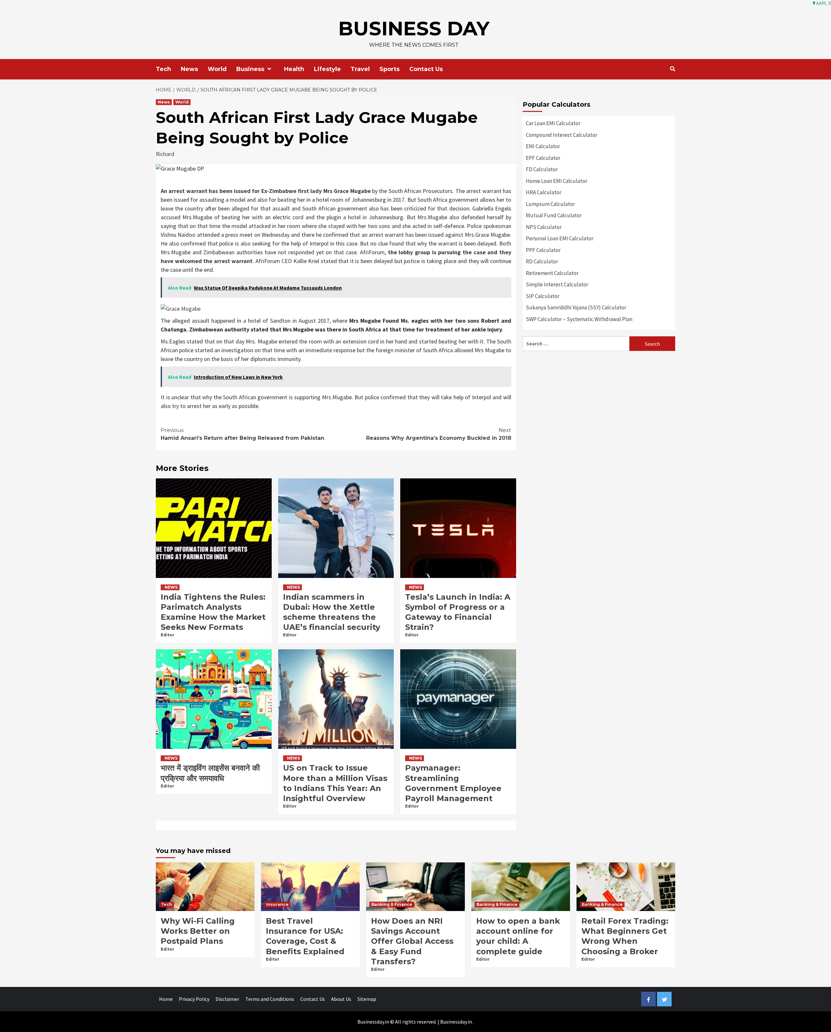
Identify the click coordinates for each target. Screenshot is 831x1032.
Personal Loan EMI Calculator (559, 238)
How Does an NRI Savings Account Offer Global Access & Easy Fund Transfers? (412, 941)
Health (294, 69)
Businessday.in (456, 1021)
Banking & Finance (391, 904)
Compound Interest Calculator (561, 134)
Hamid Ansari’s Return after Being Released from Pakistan (242, 434)
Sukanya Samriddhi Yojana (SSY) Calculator (576, 307)
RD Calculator (542, 261)
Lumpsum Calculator (550, 204)
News (189, 69)
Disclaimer (227, 999)
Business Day (414, 28)
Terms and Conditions (269, 999)
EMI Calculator (543, 146)
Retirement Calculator (552, 273)
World (217, 69)
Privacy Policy (194, 999)
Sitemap (366, 999)
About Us (341, 999)
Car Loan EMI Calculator (553, 123)
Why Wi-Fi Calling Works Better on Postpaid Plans (198, 931)
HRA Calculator (543, 192)
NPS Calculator (544, 227)
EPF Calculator (543, 158)
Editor (167, 634)
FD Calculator (542, 169)
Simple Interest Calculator (557, 284)
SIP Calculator (542, 296)
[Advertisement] (599, 402)
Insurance (277, 904)
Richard (165, 154)
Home (166, 999)
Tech (163, 69)
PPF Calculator (543, 250)
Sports (389, 69)
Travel (360, 69)
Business (250, 69)
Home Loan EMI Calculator (556, 181)
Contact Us (426, 69)
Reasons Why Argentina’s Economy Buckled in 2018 (438, 434)
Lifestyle (327, 69)
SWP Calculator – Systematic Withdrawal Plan (579, 319)
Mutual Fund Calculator (554, 215)
